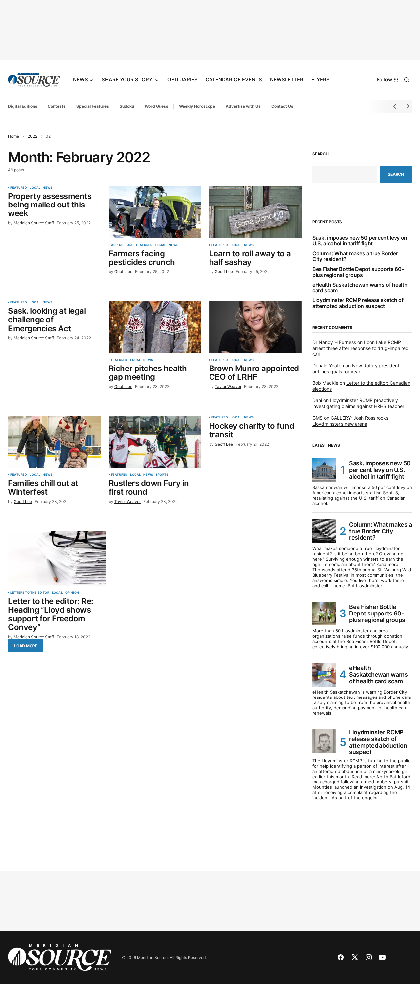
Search (320, 154)
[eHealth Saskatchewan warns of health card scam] (324, 675)
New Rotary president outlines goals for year (355, 368)
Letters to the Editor (29, 592)
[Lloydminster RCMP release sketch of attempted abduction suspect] (324, 741)
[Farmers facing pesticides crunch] (155, 212)
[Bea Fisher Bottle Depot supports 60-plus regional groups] (324, 613)
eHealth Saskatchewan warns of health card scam (359, 287)
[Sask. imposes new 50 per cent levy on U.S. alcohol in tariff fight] (324, 470)
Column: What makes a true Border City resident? (355, 256)
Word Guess (156, 106)
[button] (406, 80)
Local (35, 187)
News (47, 187)
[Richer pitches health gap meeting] (155, 327)
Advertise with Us (243, 106)
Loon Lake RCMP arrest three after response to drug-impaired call (360, 348)
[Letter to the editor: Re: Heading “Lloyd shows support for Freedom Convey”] (57, 558)
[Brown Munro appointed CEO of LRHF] (255, 327)
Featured (18, 187)
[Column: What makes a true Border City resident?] (324, 531)
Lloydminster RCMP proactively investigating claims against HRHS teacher (358, 403)
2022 (32, 136)
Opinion (72, 592)
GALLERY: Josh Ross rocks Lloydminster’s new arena (350, 421)
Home (13, 136)
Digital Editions (22, 106)
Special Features (92, 106)
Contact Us (282, 106)
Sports (162, 474)
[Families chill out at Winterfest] (54, 442)
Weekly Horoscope (197, 106)
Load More (25, 645)
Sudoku (127, 106)
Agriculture (122, 245)
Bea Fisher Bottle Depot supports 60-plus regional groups (358, 272)
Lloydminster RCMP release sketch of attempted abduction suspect (358, 303)
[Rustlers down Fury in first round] (155, 442)
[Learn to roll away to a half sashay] (255, 212)
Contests (57, 106)
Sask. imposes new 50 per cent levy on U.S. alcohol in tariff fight (359, 241)
